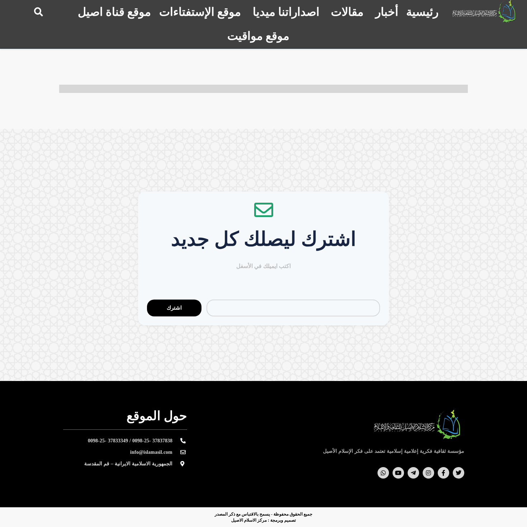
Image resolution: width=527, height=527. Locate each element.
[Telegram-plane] (413, 473)
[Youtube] (398, 473)
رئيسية (422, 11)
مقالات (347, 11)
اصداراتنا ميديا (286, 11)
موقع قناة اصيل (114, 11)
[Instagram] (428, 473)
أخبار (386, 11)
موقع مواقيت (258, 35)
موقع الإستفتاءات (200, 11)
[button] (38, 12)
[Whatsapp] (383, 473)
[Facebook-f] (443, 473)
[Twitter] (458, 473)
